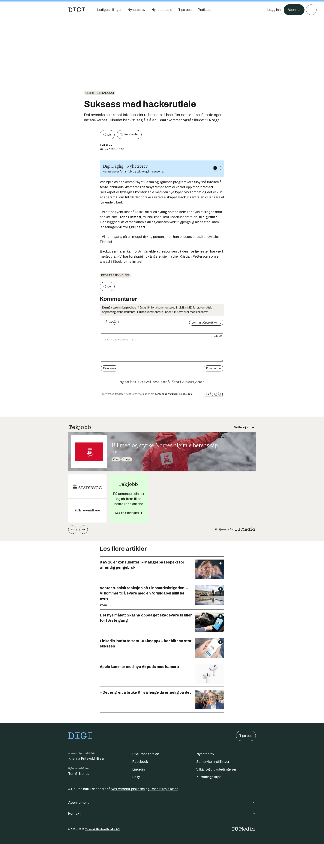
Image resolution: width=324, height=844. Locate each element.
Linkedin (138, 769)
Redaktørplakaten (164, 789)
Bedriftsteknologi (100, 93)
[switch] (217, 168)
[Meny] (311, 10)
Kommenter (131, 134)
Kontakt (74, 813)
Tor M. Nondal (79, 774)
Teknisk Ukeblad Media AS (102, 829)
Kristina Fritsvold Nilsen (86, 758)
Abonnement (78, 803)
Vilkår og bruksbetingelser (216, 769)
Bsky (136, 777)
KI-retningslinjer (208, 777)
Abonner (294, 10)
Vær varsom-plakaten (128, 789)
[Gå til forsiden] (76, 10)
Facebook (140, 762)
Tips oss (246, 736)
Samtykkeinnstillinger (212, 762)
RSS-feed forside (145, 754)
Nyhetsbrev (205, 754)
